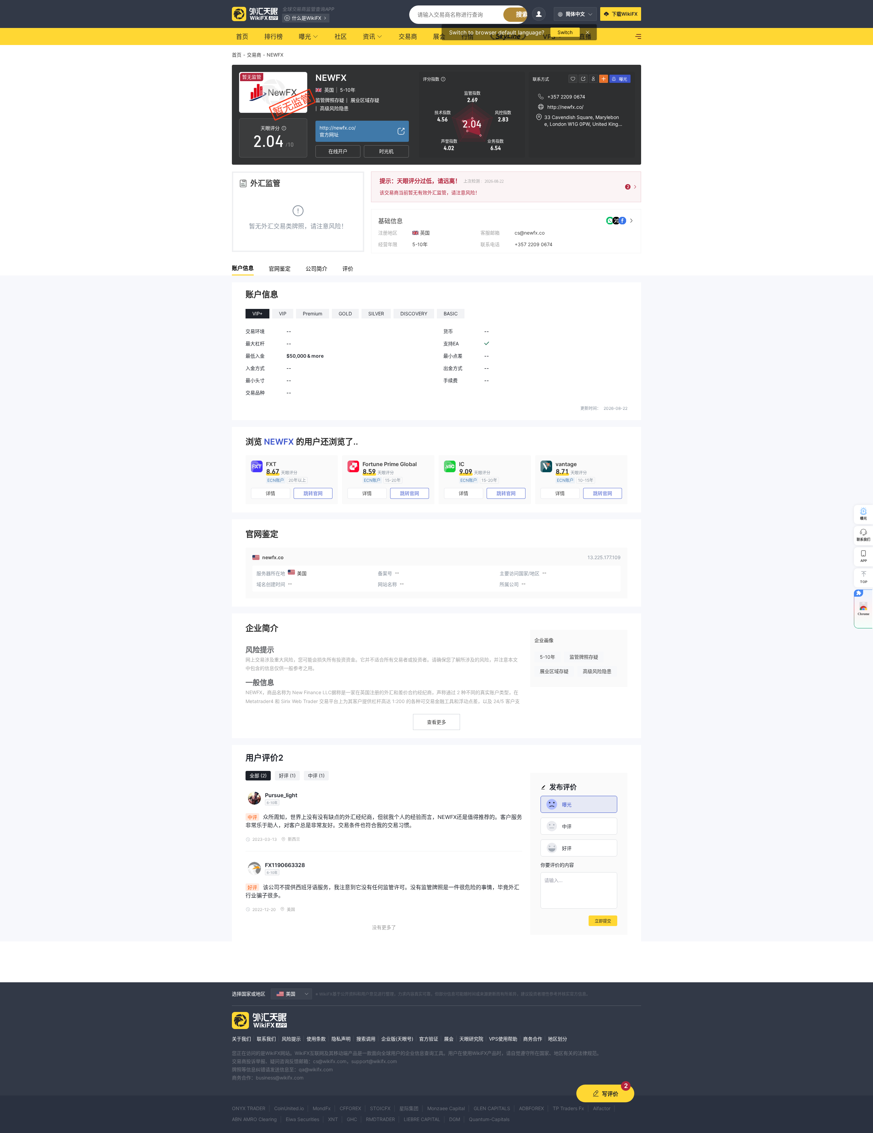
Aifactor (601, 1108)
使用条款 (316, 1039)
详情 (270, 493)
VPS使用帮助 (503, 1039)
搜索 (522, 14)
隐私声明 (341, 1039)
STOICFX (380, 1108)
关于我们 (241, 1039)
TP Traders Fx (568, 1108)
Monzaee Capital (446, 1108)
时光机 (386, 151)
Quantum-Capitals (489, 1119)
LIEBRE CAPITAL (422, 1119)
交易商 (254, 55)
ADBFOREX (531, 1108)
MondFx (322, 1108)
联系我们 (266, 1039)
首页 (236, 55)
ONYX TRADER (248, 1108)
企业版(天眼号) (397, 1039)
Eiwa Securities (302, 1119)
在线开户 (337, 151)
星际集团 (408, 1108)
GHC (352, 1119)
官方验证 (428, 1039)
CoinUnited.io (289, 1108)
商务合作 (532, 1039)
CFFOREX (350, 1108)
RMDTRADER (380, 1119)
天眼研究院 (471, 1039)
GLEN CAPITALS (492, 1108)
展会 (449, 1039)
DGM (454, 1119)
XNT (333, 1119)
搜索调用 (365, 1039)
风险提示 (291, 1039)
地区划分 (557, 1039)
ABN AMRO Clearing (254, 1119)
